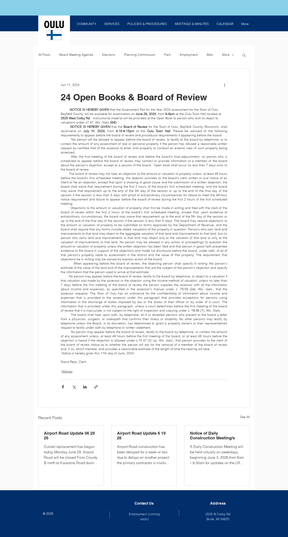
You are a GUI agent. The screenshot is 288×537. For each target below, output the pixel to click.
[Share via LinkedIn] (85, 387)
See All (245, 417)
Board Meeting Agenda (76, 55)
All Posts (44, 55)
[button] (244, 55)
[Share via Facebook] (63, 387)
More (226, 55)
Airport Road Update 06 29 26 (69, 435)
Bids (210, 55)
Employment (189, 55)
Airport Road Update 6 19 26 (141, 435)
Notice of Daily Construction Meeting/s (212, 435)
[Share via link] (96, 387)
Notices (67, 371)
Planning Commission (139, 55)
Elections (108, 55)
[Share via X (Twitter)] (74, 387)
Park (167, 55)
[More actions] (224, 85)
